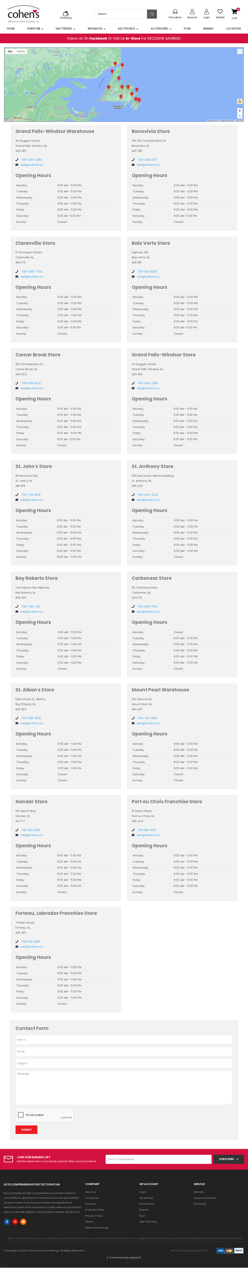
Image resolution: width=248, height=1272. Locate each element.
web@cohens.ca (32, 165)
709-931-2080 (30, 942)
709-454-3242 (147, 495)
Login (143, 1192)
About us (90, 1192)
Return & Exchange (97, 1227)
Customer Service (205, 1198)
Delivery (199, 1192)
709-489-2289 (31, 160)
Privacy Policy (93, 1216)
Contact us (92, 1198)
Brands (208, 28)
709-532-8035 (147, 272)
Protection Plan (94, 1210)
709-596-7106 (147, 607)
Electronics (126, 28)
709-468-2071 (147, 160)
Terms (89, 1221)
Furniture (33, 28)
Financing (200, 1204)
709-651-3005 (30, 830)
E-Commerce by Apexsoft (124, 1257)
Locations (233, 28)
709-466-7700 (31, 272)
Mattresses (64, 28)
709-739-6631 (30, 495)
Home (11, 28)
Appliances (95, 28)
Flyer (187, 28)
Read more (72, 1212)
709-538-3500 (31, 718)
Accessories (159, 28)
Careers (90, 1204)
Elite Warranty (148, 1221)
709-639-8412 (31, 383)
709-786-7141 (30, 607)
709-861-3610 (146, 830)
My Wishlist (146, 1198)
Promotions (147, 1204)
